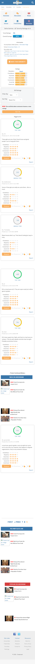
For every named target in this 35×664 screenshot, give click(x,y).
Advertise (17, 641)
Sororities (6, 646)
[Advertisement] (17, 498)
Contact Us (17, 646)
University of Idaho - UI (14, 47)
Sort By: (4, 99)
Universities (7, 641)
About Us (27, 641)
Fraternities (7, 644)
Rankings (7, 649)
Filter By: (5, 94)
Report (31, 162)
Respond (6, 158)
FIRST (10, 521)
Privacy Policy (27, 646)
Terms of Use (27, 644)
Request (17, 644)
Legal (27, 649)
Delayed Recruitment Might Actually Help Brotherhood (17, 412)
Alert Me (17, 112)
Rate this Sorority (17, 62)
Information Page (23, 44)
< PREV (17, 521)
